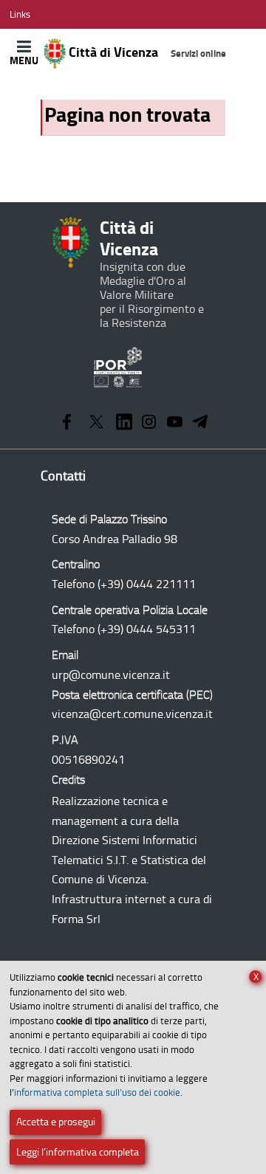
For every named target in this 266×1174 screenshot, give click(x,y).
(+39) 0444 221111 (147, 584)
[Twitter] (96, 423)
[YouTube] (175, 423)
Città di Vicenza (146, 52)
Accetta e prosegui (55, 1122)
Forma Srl (76, 919)
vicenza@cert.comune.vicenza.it (132, 714)
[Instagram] (149, 423)
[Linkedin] (124, 423)
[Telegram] (200, 423)
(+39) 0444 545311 (147, 629)
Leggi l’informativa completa (77, 1152)
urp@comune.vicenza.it (111, 675)
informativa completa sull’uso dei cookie (97, 1092)
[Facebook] (67, 423)
